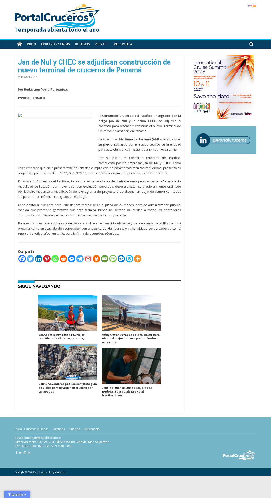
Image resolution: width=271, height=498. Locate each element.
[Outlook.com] (121, 258)
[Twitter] (30, 258)
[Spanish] (254, 6)
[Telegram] (80, 258)
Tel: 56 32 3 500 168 (29, 446)
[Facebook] (22, 258)
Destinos (82, 44)
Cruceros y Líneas (36, 429)
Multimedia (122, 44)
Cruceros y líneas (55, 44)
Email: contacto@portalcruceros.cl (38, 438)
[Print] (96, 258)
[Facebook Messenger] (71, 258)
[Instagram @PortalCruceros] (25, 452)
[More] (137, 258)
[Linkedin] (38, 258)
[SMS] (113, 258)
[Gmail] (88, 258)
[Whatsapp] (55, 258)
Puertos (101, 44)
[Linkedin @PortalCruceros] (29, 452)
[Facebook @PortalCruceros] (16, 452)
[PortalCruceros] (19, 44)
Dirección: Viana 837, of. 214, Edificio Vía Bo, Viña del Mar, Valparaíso (62, 442)
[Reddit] (63, 258)
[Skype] (129, 258)
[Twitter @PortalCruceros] (20, 452)
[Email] (104, 258)
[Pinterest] (47, 258)
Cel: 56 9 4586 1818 (58, 446)
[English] (250, 6)
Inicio (31, 44)
